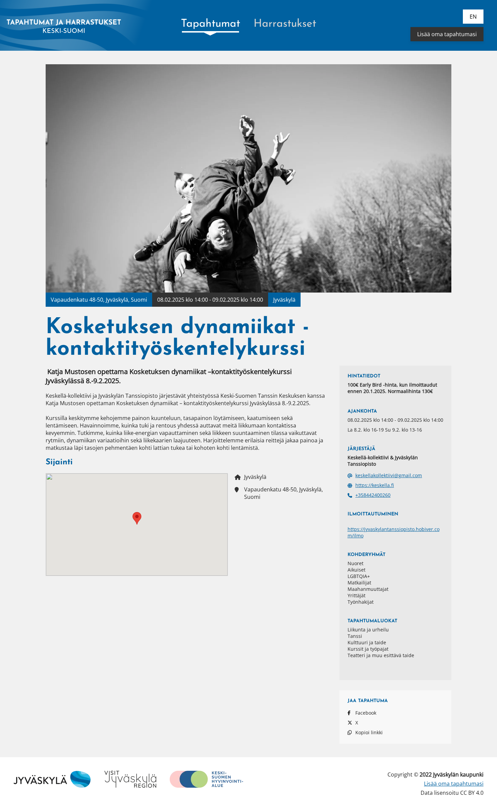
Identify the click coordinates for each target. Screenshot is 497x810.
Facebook (365, 713)
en (473, 16)
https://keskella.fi (374, 485)
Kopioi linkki (369, 732)
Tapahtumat (210, 24)
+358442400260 (372, 495)
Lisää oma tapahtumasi (447, 34)
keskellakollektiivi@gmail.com (388, 475)
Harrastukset (285, 24)
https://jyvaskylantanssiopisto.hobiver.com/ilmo (394, 532)
